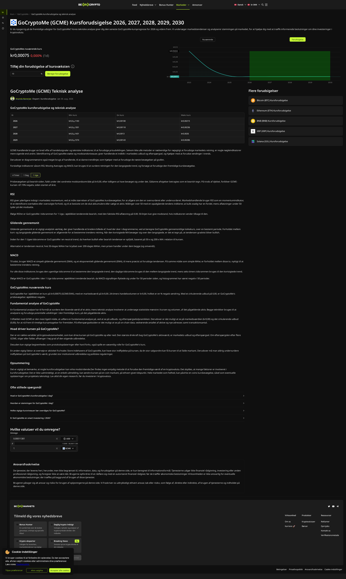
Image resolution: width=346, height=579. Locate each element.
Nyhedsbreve (146, 4)
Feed (134, 4)
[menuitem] (3, 12)
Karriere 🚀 (290, 526)
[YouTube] (333, 506)
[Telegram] (337, 506)
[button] (127, 395)
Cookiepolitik (22, 564)
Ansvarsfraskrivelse (313, 569)
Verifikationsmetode (330, 535)
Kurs (12, 14)
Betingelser (281, 569)
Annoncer (197, 4)
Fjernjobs (325, 526)
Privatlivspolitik (296, 569)
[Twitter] (329, 506)
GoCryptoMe (23, 14)
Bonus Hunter (166, 4)
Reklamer (325, 521)
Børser (305, 526)
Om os (288, 521)
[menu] (3, 20)
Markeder (181, 4)
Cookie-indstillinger (333, 569)
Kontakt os (325, 530)
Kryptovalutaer (308, 521)
